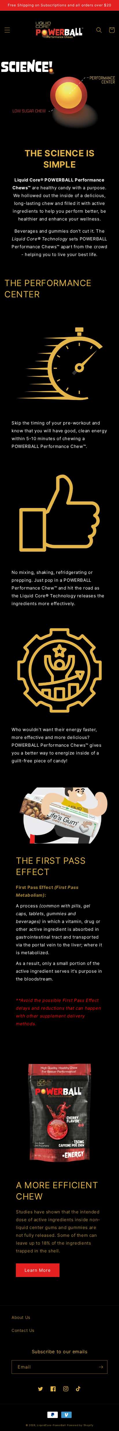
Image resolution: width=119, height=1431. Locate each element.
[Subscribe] (100, 1367)
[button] (7, 30)
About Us (21, 1317)
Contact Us (23, 1330)
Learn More (38, 1270)
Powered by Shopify (80, 1425)
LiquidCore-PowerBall (51, 1425)
